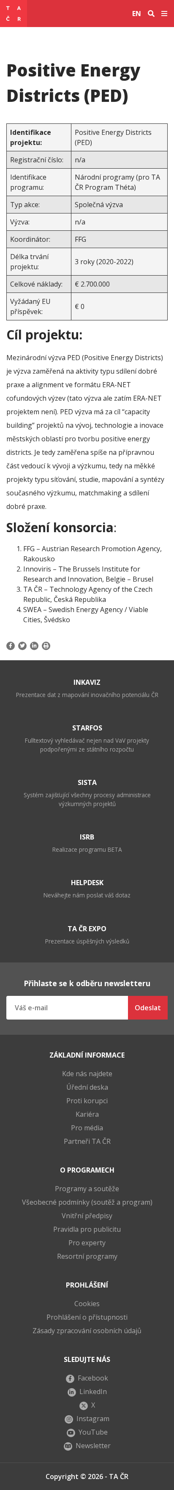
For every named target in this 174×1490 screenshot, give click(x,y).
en (136, 13)
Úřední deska (87, 1087)
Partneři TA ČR (87, 1141)
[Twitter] (22, 646)
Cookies (87, 1303)
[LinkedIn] (34, 646)
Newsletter (93, 1445)
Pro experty (87, 1242)
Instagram (92, 1418)
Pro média (87, 1127)
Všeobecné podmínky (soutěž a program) (87, 1202)
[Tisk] (46, 646)
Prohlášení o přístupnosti (87, 1317)
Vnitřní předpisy (87, 1215)
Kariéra (87, 1114)
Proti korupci (87, 1100)
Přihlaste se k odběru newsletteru (87, 983)
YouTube (93, 1432)
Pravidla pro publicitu (87, 1229)
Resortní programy (87, 1256)
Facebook (93, 1378)
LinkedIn (93, 1391)
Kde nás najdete (87, 1073)
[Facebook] (11, 646)
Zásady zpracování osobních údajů (87, 1330)
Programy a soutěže (87, 1188)
